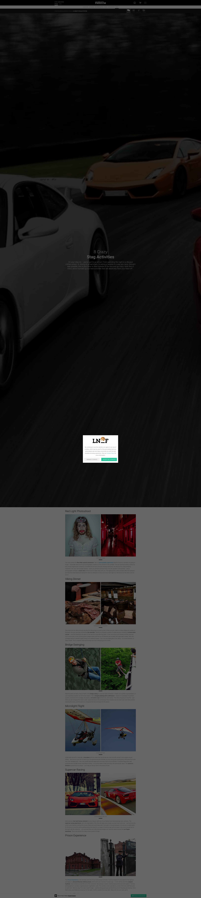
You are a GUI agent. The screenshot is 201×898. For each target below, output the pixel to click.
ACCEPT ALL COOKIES (109, 459)
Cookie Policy (110, 453)
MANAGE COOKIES (92, 459)
